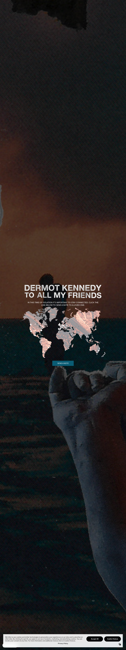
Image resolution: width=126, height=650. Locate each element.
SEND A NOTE (63, 363)
